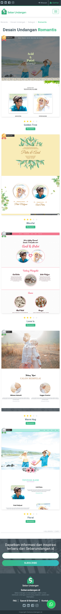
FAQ (15, 601)
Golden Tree (30, 125)
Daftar (55, 3)
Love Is (30, 321)
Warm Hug (30, 419)
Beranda (4, 22)
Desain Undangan (17, 22)
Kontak (45, 601)
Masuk (43, 3)
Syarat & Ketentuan (29, 601)
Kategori (31, 22)
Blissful (30, 223)
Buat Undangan (30, 79)
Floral (31, 517)
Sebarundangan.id (34, 612)
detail (30, 73)
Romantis (42, 22)
